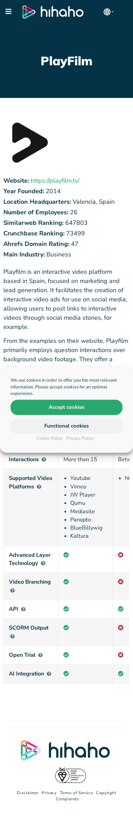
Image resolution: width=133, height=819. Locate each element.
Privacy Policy (80, 438)
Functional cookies (66, 425)
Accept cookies (66, 407)
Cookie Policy (49, 438)
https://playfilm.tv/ (55, 181)
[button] (108, 12)
